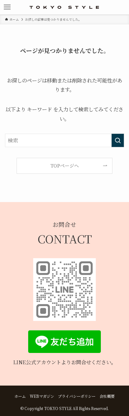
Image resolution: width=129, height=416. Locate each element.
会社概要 (107, 396)
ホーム (20, 396)
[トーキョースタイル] (64, 7)
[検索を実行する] (117, 140)
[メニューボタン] (7, 7)
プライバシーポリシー (76, 396)
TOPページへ (64, 165)
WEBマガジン (42, 396)
